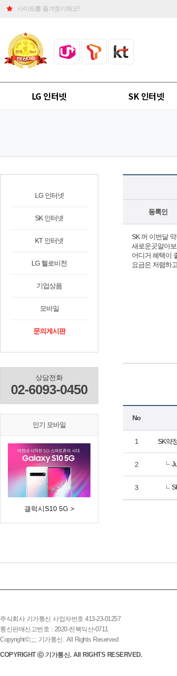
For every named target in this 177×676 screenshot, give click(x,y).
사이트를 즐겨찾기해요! (48, 8)
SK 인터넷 (49, 218)
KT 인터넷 (49, 240)
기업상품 (49, 286)
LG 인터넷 (48, 96)
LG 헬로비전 (49, 263)
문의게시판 (49, 331)
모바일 (49, 308)
